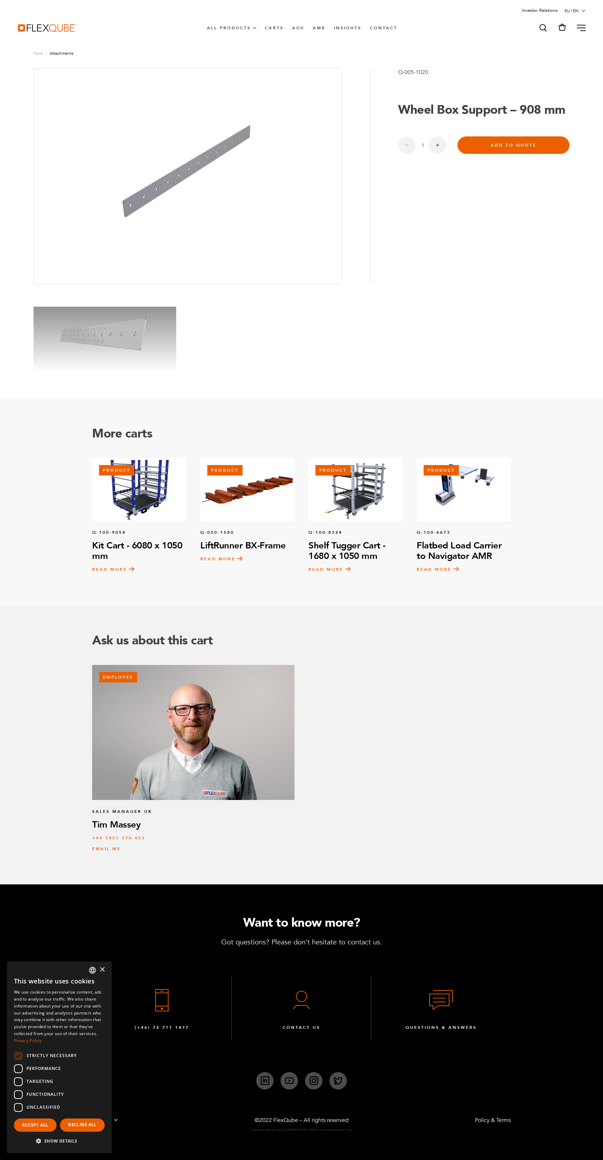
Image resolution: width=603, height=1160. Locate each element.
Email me (106, 849)
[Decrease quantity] (407, 145)
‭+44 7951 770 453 (118, 838)
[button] (542, 27)
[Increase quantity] (437, 145)
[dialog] (59, 1057)
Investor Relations (540, 10)
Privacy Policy (28, 1040)
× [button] (102, 969)
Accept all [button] (35, 1125)
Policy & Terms (493, 1120)
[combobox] (92, 970)
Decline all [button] (82, 1125)
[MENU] (578, 27)
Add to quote (513, 145)
